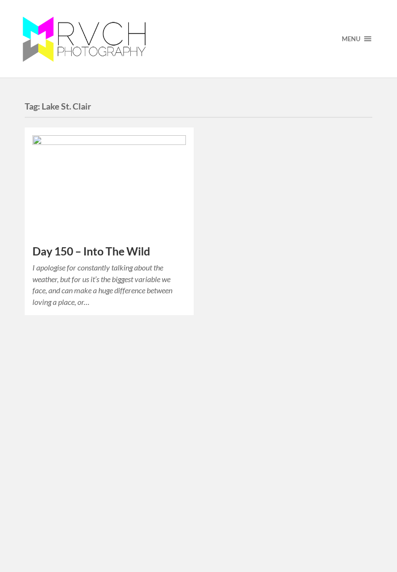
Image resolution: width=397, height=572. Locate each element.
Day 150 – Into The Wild (91, 251)
